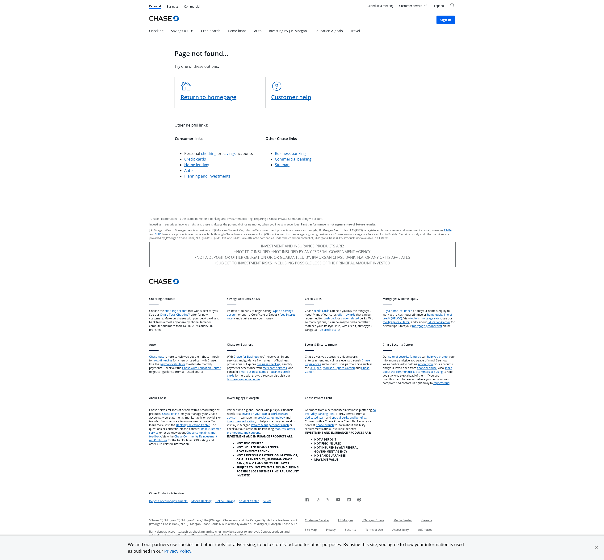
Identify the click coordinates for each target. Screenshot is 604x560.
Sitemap (282, 164)
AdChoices (425, 530)
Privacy (331, 530)
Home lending (196, 164)
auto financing (163, 360)
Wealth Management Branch (270, 425)
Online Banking (225, 501)
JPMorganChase (373, 520)
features (280, 429)
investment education (241, 421)
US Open (315, 368)
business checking (269, 364)
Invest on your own (254, 414)
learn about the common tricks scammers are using (417, 369)
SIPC (158, 234)
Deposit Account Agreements (168, 501)
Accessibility (400, 530)
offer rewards (346, 314)
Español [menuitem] (439, 6)
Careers (426, 520)
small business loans (252, 371)
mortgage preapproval (427, 326)
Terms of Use (374, 530)
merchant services (275, 368)
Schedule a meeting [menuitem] (381, 6)
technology (277, 417)
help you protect (437, 356)
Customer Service (317, 520)
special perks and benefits (349, 417)
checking (209, 153)
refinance (406, 311)
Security (350, 530)
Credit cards (195, 159)
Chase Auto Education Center (201, 368)
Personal (155, 6)
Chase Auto (156, 356)
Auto (188, 170)
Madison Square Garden (339, 368)
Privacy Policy (177, 551)
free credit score (328, 329)
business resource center (243, 379)
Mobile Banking (201, 501)
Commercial (192, 6)
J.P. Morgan (345, 520)
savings (229, 153)
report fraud (441, 383)
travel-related (350, 318)
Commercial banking (293, 159)
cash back (330, 318)
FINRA (448, 230)
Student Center (249, 501)
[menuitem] (413, 6)
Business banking (290, 153)
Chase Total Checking (175, 314)
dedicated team (315, 417)
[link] (307, 500)
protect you (425, 364)
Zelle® (267, 501)
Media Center (403, 520)
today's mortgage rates (425, 318)
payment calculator (172, 364)
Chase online (170, 414)
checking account (176, 311)
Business (172, 6)
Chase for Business (246, 356)
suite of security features (404, 356)
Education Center (439, 322)
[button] (596, 548)
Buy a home (390, 311)
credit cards (321, 311)
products (263, 417)
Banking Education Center (193, 425)
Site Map (311, 530)
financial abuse (427, 368)
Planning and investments (207, 176)
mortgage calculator (396, 322)
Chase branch (325, 425)
